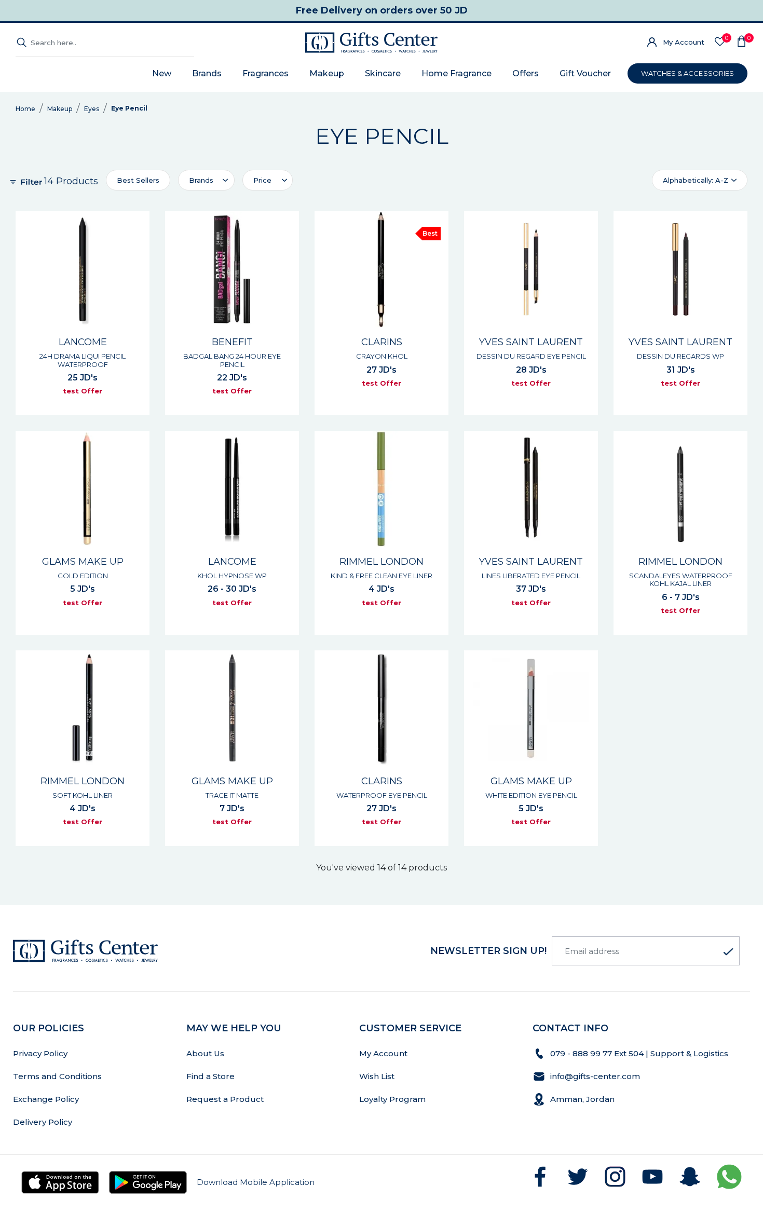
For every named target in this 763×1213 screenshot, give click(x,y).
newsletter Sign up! (488, 951)
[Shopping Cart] (741, 42)
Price (262, 180)
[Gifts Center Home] (371, 42)
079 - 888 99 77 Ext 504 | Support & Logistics (640, 1053)
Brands (207, 73)
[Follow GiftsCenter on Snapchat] (689, 1176)
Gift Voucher (585, 73)
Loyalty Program (392, 1099)
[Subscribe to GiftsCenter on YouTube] (652, 1176)
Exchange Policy (46, 1099)
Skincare (383, 73)
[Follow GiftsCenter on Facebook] (540, 1176)
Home (25, 109)
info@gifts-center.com (595, 1076)
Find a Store (210, 1076)
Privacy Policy (40, 1053)
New (161, 73)
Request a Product (225, 1099)
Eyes (91, 109)
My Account (683, 42)
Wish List (376, 1076)
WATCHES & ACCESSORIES (687, 73)
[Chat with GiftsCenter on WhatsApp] (729, 1176)
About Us (205, 1053)
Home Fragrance (456, 73)
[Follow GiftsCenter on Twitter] (577, 1176)
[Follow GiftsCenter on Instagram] (615, 1176)
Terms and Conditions (57, 1076)
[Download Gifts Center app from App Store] (60, 1182)
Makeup (326, 73)
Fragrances (265, 73)
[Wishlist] (720, 42)
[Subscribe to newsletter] (728, 952)
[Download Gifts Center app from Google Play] (148, 1182)
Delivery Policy (42, 1122)
